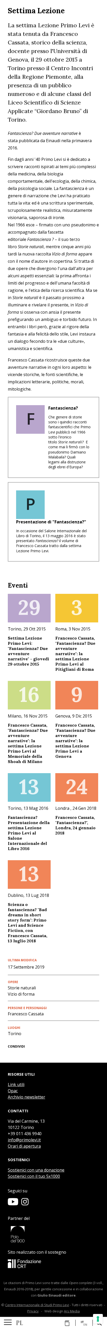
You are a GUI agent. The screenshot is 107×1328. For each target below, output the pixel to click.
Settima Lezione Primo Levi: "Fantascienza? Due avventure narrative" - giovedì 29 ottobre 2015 (28, 651)
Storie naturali (22, 988)
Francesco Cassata (26, 1014)
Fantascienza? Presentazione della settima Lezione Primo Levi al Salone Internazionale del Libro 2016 (29, 833)
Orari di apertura (24, 1146)
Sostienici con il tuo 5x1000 (34, 1176)
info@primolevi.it (24, 1140)
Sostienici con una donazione (36, 1170)
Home (19, 1322)
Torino (14, 1033)
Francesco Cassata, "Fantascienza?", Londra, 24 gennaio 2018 (75, 825)
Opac (13, 1091)
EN (85, 1324)
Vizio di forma (21, 994)
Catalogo (66, 1323)
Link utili (16, 1084)
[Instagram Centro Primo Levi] (25, 1204)
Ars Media (72, 1311)
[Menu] (8, 1322)
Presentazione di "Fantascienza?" (51, 522)
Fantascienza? (63, 408)
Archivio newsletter (26, 1097)
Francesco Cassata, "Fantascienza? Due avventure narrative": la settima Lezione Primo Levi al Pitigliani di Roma (75, 653)
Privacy (33, 1311)
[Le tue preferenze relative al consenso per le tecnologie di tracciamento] (98, 1319)
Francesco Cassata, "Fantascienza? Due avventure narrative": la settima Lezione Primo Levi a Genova (75, 740)
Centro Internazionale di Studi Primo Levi (37, 1305)
